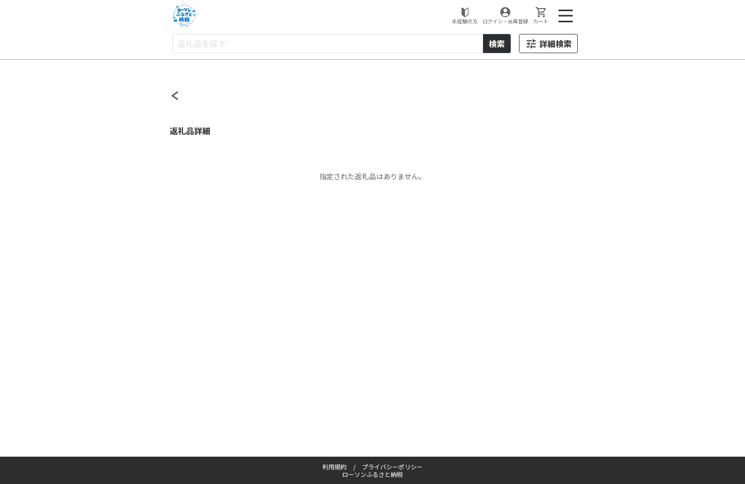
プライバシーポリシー (392, 466)
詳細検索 (555, 43)
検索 (497, 43)
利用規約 (334, 466)
